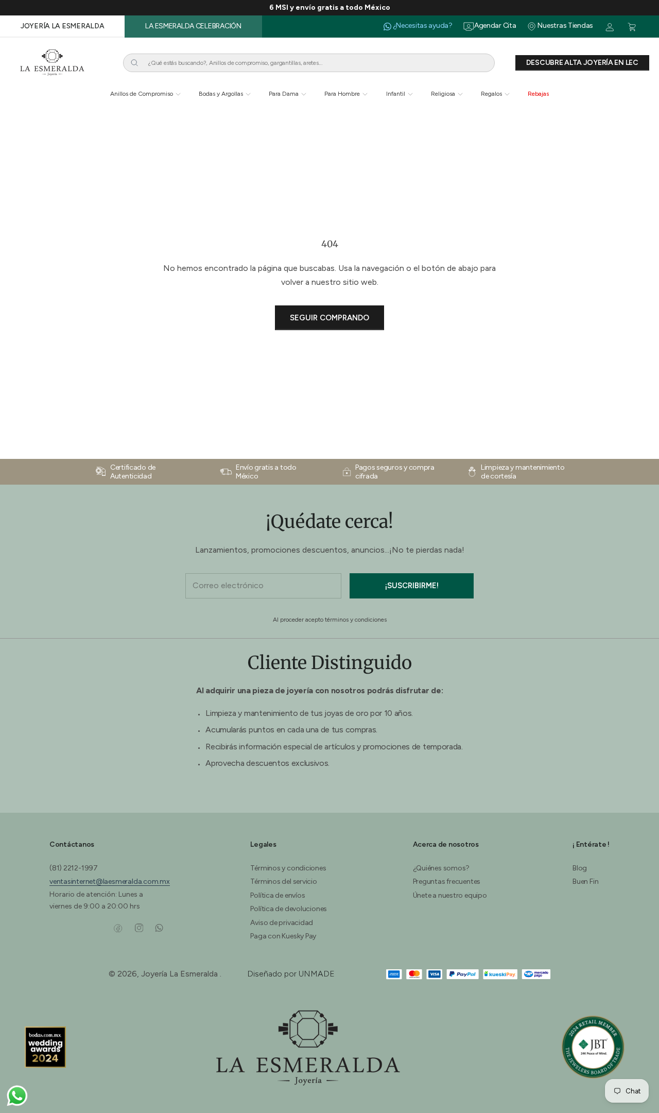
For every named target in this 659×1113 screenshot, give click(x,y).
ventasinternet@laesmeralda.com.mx (109, 881)
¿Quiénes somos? (441, 868)
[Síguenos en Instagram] (139, 928)
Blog (580, 868)
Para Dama (284, 93)
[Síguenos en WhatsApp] (159, 928)
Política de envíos (277, 895)
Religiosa (443, 93)
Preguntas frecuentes (447, 881)
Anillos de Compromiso (141, 93)
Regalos (491, 93)
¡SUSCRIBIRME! (412, 585)
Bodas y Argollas (221, 93)
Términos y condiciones (288, 868)
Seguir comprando (329, 317)
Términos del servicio (283, 881)
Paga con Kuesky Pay (283, 936)
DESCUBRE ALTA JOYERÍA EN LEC (582, 62)
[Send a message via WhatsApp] (17, 1096)
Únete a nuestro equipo (450, 895)
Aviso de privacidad (281, 922)
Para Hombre (342, 93)
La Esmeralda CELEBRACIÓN (193, 26)
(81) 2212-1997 (73, 868)
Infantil (395, 93)
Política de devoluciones (288, 908)
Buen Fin (585, 881)
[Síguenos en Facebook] (118, 928)
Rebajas (538, 93)
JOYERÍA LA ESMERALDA (62, 26)
